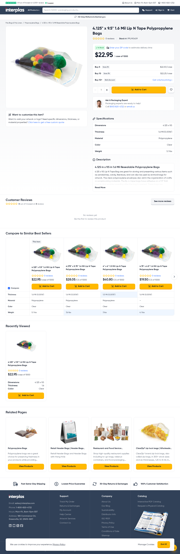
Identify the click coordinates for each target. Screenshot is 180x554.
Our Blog (106, 506)
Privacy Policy (108, 523)
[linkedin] (10, 526)
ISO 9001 (106, 519)
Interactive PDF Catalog (149, 502)
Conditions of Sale (110, 531)
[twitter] (17, 526)
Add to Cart (140, 90)
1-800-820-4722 (24, 508)
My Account (65, 510)
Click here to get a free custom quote (46, 122)
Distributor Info (109, 514)
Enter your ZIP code (119, 48)
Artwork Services (67, 519)
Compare (15, 288)
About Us (106, 502)
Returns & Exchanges (70, 506)
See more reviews (162, 201)
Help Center (65, 514)
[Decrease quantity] (95, 90)
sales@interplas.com (25, 503)
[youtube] (14, 526)
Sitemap (106, 536)
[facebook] (21, 526)
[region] (46, 67)
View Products (26, 466)
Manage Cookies (146, 545)
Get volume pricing (162, 80)
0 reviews (48, 276)
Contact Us (65, 523)
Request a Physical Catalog (151, 506)
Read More (100, 188)
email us (131, 107)
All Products (33, 10)
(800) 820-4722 (117, 107)
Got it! (164, 544)
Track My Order (67, 502)
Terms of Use (108, 527)
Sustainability (108, 510)
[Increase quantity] (106, 90)
